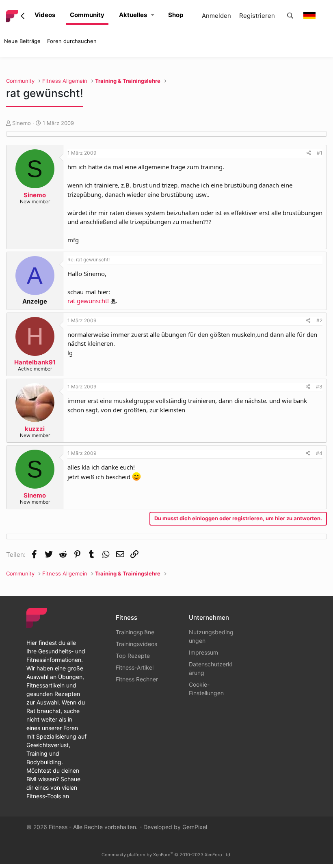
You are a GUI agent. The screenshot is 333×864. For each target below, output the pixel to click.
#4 (319, 453)
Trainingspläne (135, 632)
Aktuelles (133, 15)
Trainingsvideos (136, 643)
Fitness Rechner (137, 679)
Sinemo (21, 123)
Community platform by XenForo (166, 855)
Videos (45, 15)
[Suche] (290, 16)
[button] (152, 15)
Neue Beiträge (22, 41)
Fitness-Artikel (135, 667)
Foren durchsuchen (72, 41)
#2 (319, 320)
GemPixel (194, 826)
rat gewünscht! (88, 301)
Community (87, 15)
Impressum (203, 652)
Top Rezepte (133, 655)
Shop (175, 15)
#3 (319, 387)
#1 (319, 153)
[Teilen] (309, 153)
